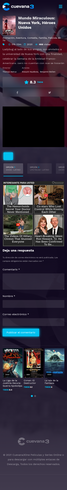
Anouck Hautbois (30, 72)
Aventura (21, 38)
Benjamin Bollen (47, 72)
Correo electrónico (16, 314)
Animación (8, 38)
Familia (43, 38)
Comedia (32, 38)
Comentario (11, 269)
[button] (32, 396)
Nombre (9, 296)
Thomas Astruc (10, 72)
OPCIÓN (13, 168)
